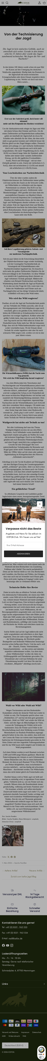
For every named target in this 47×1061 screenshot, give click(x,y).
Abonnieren (23, 553)
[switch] (41, 1057)
